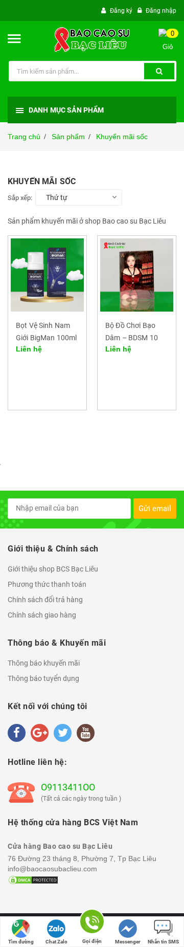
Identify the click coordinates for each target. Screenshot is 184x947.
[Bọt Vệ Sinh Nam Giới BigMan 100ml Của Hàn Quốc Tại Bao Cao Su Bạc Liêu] (47, 274)
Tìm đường (21, 941)
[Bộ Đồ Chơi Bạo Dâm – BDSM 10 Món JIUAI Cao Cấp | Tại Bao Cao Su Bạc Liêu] (136, 274)
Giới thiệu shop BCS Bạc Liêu (53, 569)
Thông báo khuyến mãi (44, 663)
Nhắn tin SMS (163, 941)
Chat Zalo (56, 941)
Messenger (128, 941)
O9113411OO (68, 787)
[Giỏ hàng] (171, 52)
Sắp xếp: (20, 198)
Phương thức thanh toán (47, 584)
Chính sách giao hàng (42, 615)
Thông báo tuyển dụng (43, 678)
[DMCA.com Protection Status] (33, 879)
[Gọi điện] (92, 923)
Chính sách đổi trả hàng (45, 600)
